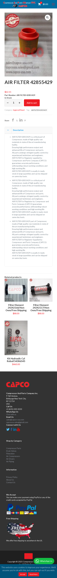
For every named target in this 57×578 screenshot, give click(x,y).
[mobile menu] (53, 4)
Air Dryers (10, 459)
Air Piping (10, 461)
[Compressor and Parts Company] (19, 4)
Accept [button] (22, 574)
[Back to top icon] (28, 556)
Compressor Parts (13, 448)
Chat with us (11, 414)
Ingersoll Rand (18, 110)
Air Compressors (13, 456)
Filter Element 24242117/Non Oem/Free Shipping (40, 308)
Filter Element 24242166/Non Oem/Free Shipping (16, 308)
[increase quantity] (19, 103)
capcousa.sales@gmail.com (17, 422)
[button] (47, 17)
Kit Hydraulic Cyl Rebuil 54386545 (16, 360)
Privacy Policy (11, 477)
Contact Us (10, 482)
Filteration (10, 453)
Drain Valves (11, 451)
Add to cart (32, 103)
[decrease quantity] (7, 103)
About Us (10, 480)
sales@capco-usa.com (15, 420)
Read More (33, 574)
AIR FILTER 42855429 (39, 110)
